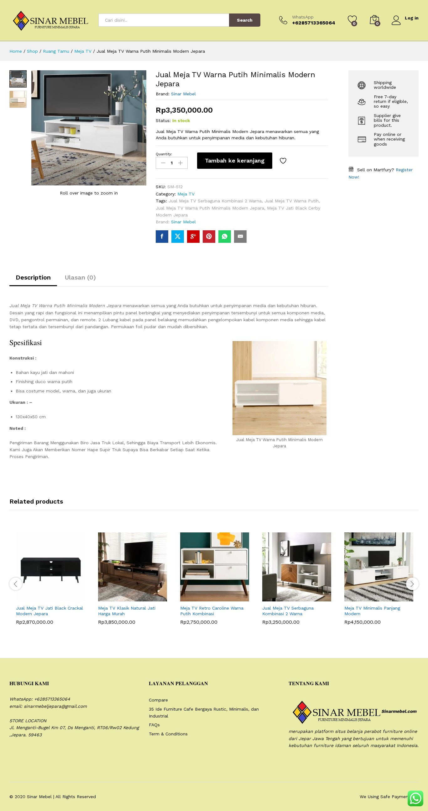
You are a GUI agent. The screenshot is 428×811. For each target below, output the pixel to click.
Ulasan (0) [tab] (80, 277)
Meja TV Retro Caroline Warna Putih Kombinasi (211, 611)
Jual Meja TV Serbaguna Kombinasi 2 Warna (215, 200)
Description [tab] (33, 277)
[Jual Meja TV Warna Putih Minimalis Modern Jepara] (162, 236)
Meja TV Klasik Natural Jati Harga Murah (126, 611)
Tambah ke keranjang (234, 160)
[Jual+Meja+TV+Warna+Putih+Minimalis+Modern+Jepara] (177, 236)
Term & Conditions (168, 733)
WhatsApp (303, 16)
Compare (158, 699)
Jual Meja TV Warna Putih (291, 200)
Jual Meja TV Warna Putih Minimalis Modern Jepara (210, 208)
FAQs (154, 724)
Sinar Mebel (183, 93)
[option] (50, 583)
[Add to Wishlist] (284, 160)
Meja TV (186, 193)
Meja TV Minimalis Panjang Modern (372, 611)
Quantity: (164, 154)
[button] (35, 597)
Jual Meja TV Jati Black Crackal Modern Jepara (49, 611)
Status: (163, 120)
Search (245, 20)
